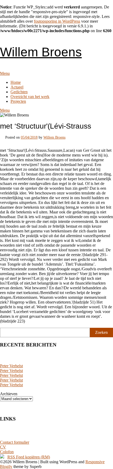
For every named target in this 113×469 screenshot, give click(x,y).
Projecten (18, 101)
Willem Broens (41, 52)
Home (16, 82)
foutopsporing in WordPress (57, 21)
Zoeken (101, 332)
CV (3, 447)
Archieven (8, 394)
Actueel (17, 87)
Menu (5, 73)
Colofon (7, 452)
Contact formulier (14, 442)
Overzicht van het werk (30, 96)
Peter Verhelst (11, 366)
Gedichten (19, 92)
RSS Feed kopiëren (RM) (28, 457)
